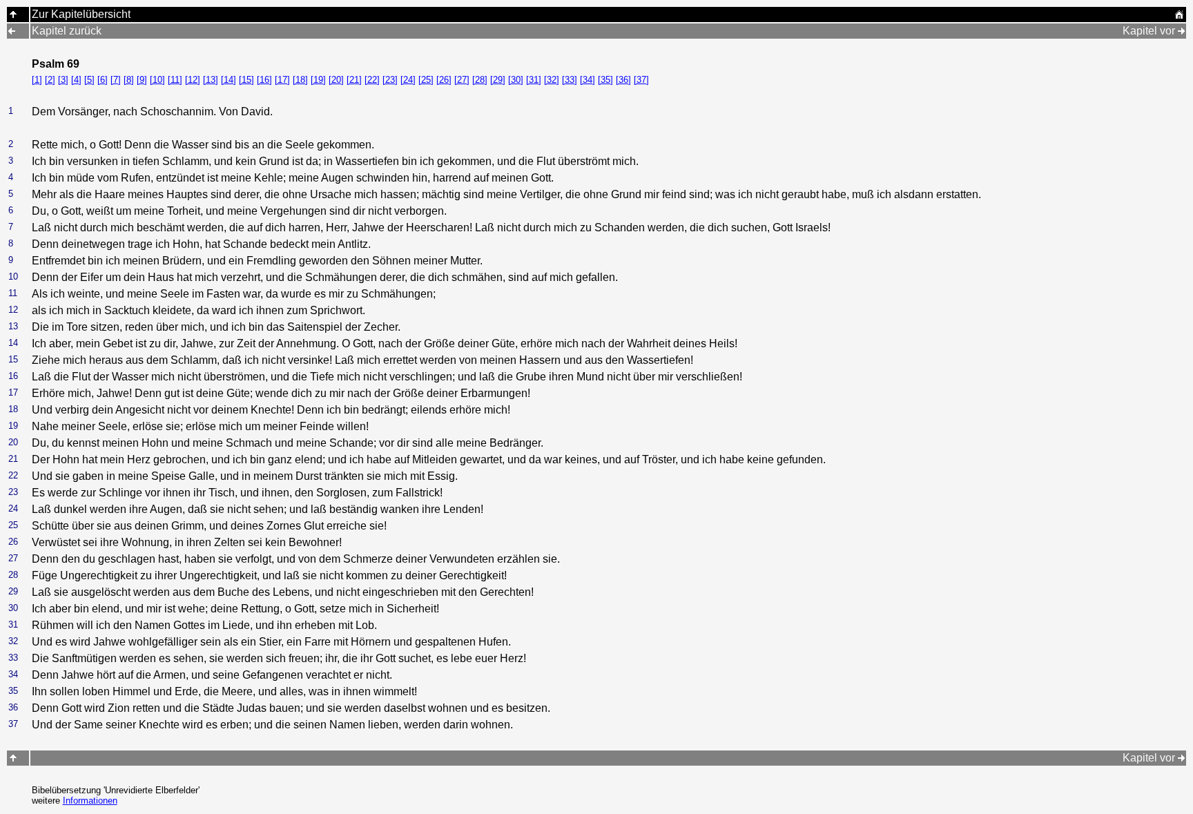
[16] (264, 80)
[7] (115, 80)
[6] (102, 80)
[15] (246, 80)
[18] (300, 80)
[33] (569, 80)
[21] (354, 80)
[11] (175, 80)
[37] (641, 80)
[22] (372, 80)
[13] (210, 80)
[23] (390, 80)
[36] (623, 80)
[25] (426, 80)
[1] (37, 80)
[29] (497, 80)
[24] (408, 80)
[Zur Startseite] (1179, 15)
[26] (444, 80)
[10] (157, 80)
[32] (551, 80)
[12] (192, 80)
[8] (129, 80)
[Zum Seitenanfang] (13, 758)
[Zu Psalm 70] (1181, 31)
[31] (533, 80)
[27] (461, 80)
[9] (142, 80)
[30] (515, 80)
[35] (605, 80)
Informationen (90, 800)
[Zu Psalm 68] (11, 31)
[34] (587, 80)
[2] (50, 80)
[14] (228, 80)
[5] (89, 80)
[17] (282, 80)
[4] (76, 80)
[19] (318, 80)
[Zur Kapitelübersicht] (13, 14)
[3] (63, 80)
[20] (336, 80)
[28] (479, 80)
